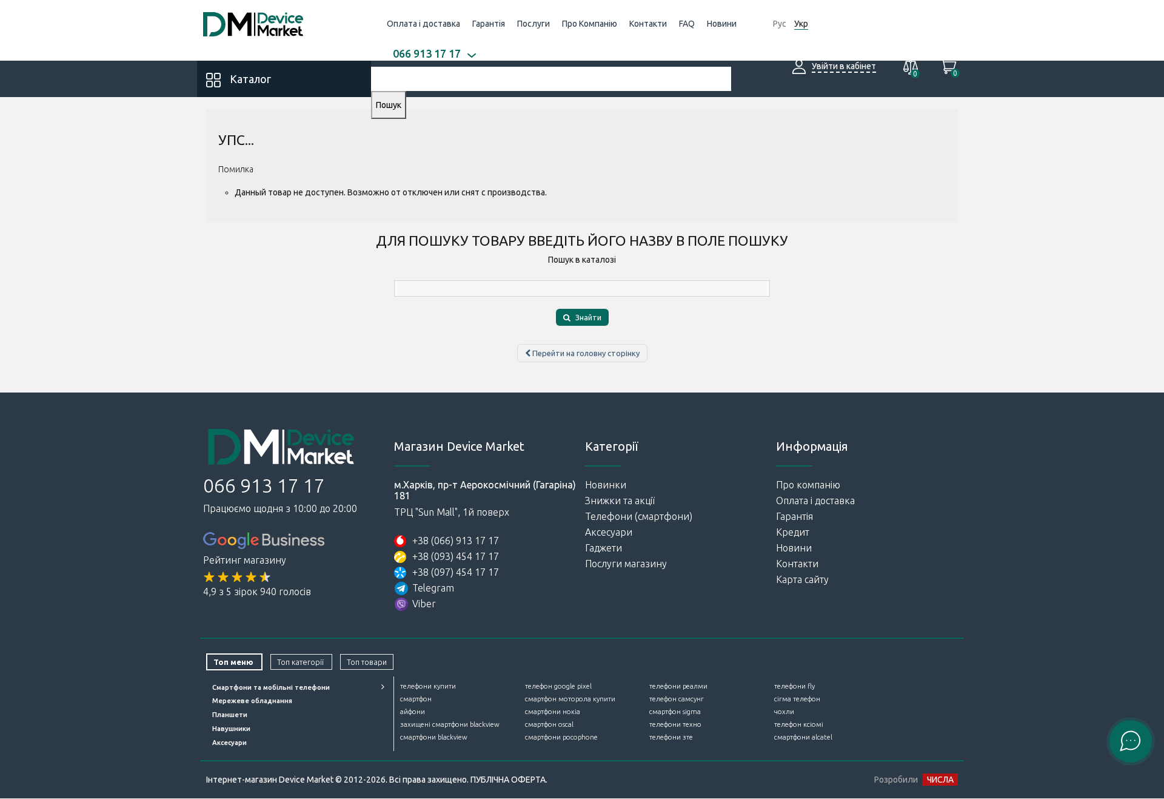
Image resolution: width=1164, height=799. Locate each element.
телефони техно (675, 724)
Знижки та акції (620, 500)
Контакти (648, 24)
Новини (722, 24)
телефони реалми (678, 686)
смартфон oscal (549, 724)
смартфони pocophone (561, 737)
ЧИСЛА (940, 779)
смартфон (416, 699)
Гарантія (488, 24)
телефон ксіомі (798, 724)
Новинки (605, 484)
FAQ (687, 24)
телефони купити (428, 686)
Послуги (533, 24)
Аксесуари (608, 532)
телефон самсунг (676, 699)
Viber (424, 603)
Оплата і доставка (423, 24)
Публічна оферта (508, 779)
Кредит (792, 532)
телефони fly (794, 686)
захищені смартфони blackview (450, 724)
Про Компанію (589, 24)
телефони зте (671, 737)
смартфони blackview (433, 737)
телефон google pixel (558, 686)
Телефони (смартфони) (638, 516)
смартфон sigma (675, 711)
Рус (779, 24)
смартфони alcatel (803, 737)
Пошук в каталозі (582, 260)
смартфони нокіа (552, 711)
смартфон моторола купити (570, 699)
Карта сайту (802, 579)
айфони (412, 711)
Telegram (433, 587)
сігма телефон (797, 699)
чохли (784, 711)
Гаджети (603, 547)
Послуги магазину (626, 563)
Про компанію (808, 484)
